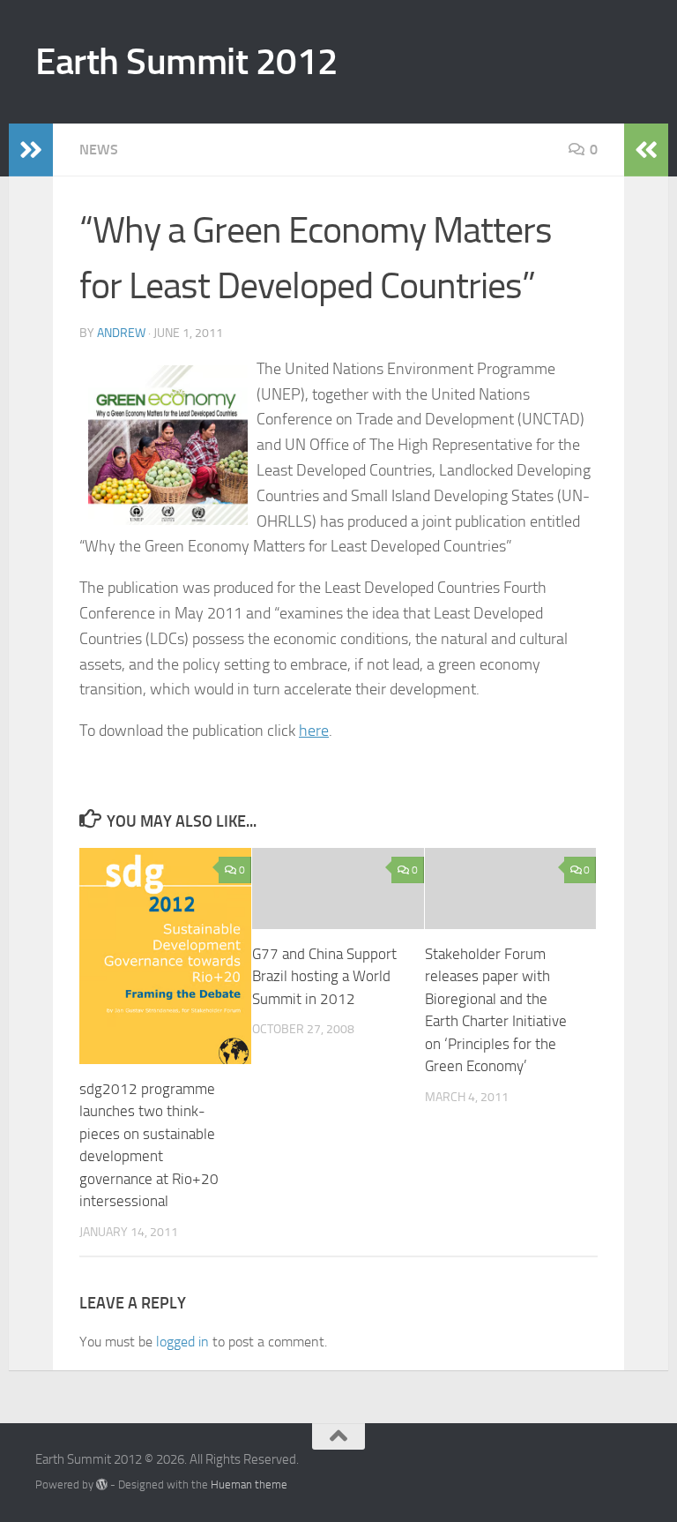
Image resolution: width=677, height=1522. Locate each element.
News (98, 149)
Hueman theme (249, 1484)
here (314, 730)
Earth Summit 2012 (186, 62)
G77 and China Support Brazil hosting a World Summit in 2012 (324, 976)
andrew (121, 333)
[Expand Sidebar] (31, 150)
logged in (182, 1341)
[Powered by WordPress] (102, 1484)
